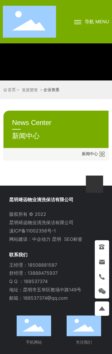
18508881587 (42, 265)
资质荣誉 (30, 89)
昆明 (56, 239)
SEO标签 (73, 239)
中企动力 (41, 239)
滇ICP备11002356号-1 (32, 231)
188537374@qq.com (45, 298)
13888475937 (43, 273)
